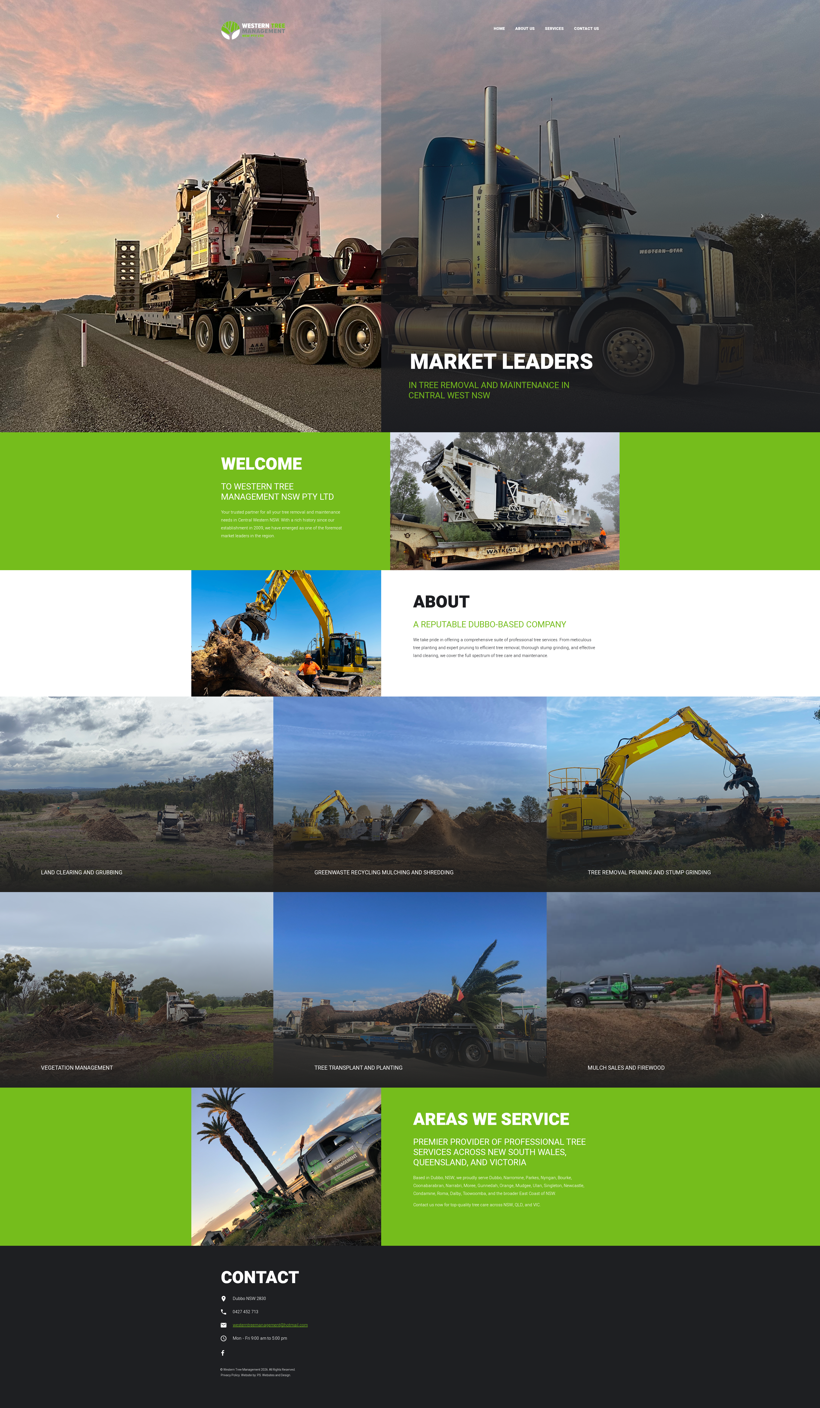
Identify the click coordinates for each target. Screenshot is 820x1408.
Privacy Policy (230, 1375)
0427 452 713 (245, 1312)
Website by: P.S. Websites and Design (265, 1375)
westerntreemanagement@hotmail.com (270, 1325)
